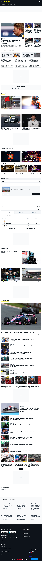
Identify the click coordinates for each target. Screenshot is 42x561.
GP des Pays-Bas (8, 184)
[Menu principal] (2, 1)
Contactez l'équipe (4, 549)
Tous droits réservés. (26, 559)
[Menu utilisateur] (40, 1)
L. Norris (7, 220)
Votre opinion (3, 546)
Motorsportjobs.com (26, 533)
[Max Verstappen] (5, 223)
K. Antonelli (8, 225)
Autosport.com (25, 534)
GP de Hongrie (8, 215)
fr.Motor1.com (25, 531)
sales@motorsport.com (5, 551)
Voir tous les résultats (30, 228)
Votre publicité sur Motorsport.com (6, 548)
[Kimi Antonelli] (5, 226)
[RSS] (30, 89)
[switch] (39, 209)
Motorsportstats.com (26, 536)
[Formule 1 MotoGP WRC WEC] (21, 181)
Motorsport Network (18, 559)
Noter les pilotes (11, 228)
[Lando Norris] (5, 221)
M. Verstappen (8, 223)
